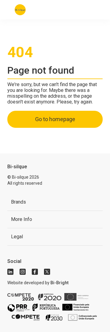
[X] (47, 272)
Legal (17, 236)
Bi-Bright (59, 282)
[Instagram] (23, 272)
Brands (18, 202)
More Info (21, 219)
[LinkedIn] (10, 272)
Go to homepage (55, 119)
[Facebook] (35, 272)
